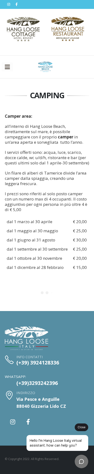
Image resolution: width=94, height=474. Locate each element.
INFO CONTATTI (29, 357)
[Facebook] (16, 4)
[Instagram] (9, 4)
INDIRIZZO (25, 392)
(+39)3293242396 (37, 383)
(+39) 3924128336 (37, 362)
